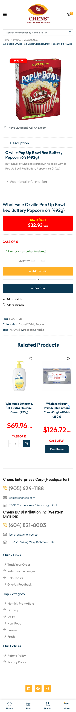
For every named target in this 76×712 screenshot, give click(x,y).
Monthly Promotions (20, 603)
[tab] (38, 143)
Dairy (11, 616)
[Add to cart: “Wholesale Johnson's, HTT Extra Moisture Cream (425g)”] (26, 443)
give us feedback (19, 584)
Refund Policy (16, 655)
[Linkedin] (28, 688)
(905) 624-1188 (26, 488)
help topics (15, 578)
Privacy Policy (16, 662)
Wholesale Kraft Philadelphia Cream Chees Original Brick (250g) (57, 410)
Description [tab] (19, 143)
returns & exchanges (21, 571)
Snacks (40, 324)
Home (6, 39)
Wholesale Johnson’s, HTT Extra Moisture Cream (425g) (19, 408)
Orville (17, 329)
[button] (69, 407)
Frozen (12, 630)
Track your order (18, 564)
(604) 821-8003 (27, 525)
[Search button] (70, 33)
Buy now (39, 288)
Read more (57, 449)
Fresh (11, 636)
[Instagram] (47, 688)
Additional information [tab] (28, 181)
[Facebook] (38, 688)
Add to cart (39, 271)
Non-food (14, 623)
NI (11, 329)
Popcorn (28, 329)
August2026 (31, 39)
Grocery (12, 610)
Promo (17, 39)
